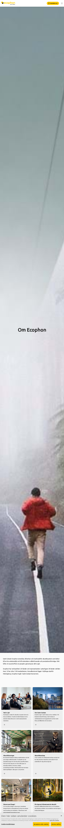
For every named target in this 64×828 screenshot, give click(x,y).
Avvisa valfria (56, 824)
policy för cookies (54, 820)
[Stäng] (61, 816)
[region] (32, 820)
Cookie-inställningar (8, 824)
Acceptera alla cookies (41, 824)
